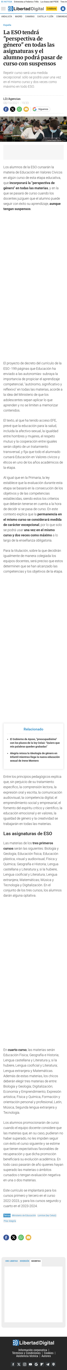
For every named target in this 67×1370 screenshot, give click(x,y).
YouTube (30, 1364)
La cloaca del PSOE (50, 2)
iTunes (53, 1364)
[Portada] (25, 8)
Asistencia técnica (27, 1356)
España (7, 25)
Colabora (51, 8)
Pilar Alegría (10, 1221)
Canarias (29, 16)
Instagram (24, 1364)
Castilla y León (45, 16)
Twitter (19, 1364)
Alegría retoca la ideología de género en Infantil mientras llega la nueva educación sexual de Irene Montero (35, 757)
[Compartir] (6, 109)
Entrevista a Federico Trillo (26, 2)
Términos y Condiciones (26, 1353)
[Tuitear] (12, 109)
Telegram (47, 1364)
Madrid (18, 16)
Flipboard (42, 1364)
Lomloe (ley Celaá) (47, 1215)
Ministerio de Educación (24, 1215)
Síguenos (43, 109)
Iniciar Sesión (63, 8)
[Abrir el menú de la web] (4, 8)
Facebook (13, 1364)
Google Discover (36, 1364)
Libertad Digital (33, 1343)
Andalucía (6, 16)
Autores (46, 1356)
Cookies (48, 1353)
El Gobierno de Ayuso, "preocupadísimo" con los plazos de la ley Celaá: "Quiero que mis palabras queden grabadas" (35, 743)
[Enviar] (19, 109)
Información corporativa (32, 1350)
